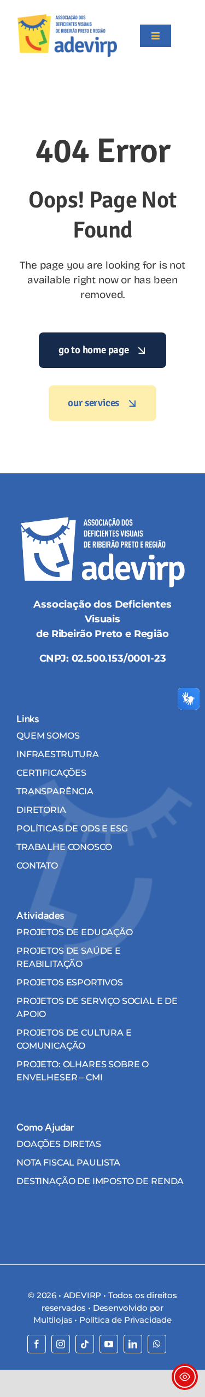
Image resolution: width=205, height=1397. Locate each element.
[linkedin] (133, 1344)
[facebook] (36, 1344)
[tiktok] (84, 1344)
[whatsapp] (157, 1344)
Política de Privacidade (125, 1320)
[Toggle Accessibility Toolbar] (185, 1377)
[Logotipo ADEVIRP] (67, 18)
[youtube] (108, 1344)
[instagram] (60, 1344)
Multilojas (52, 1320)
